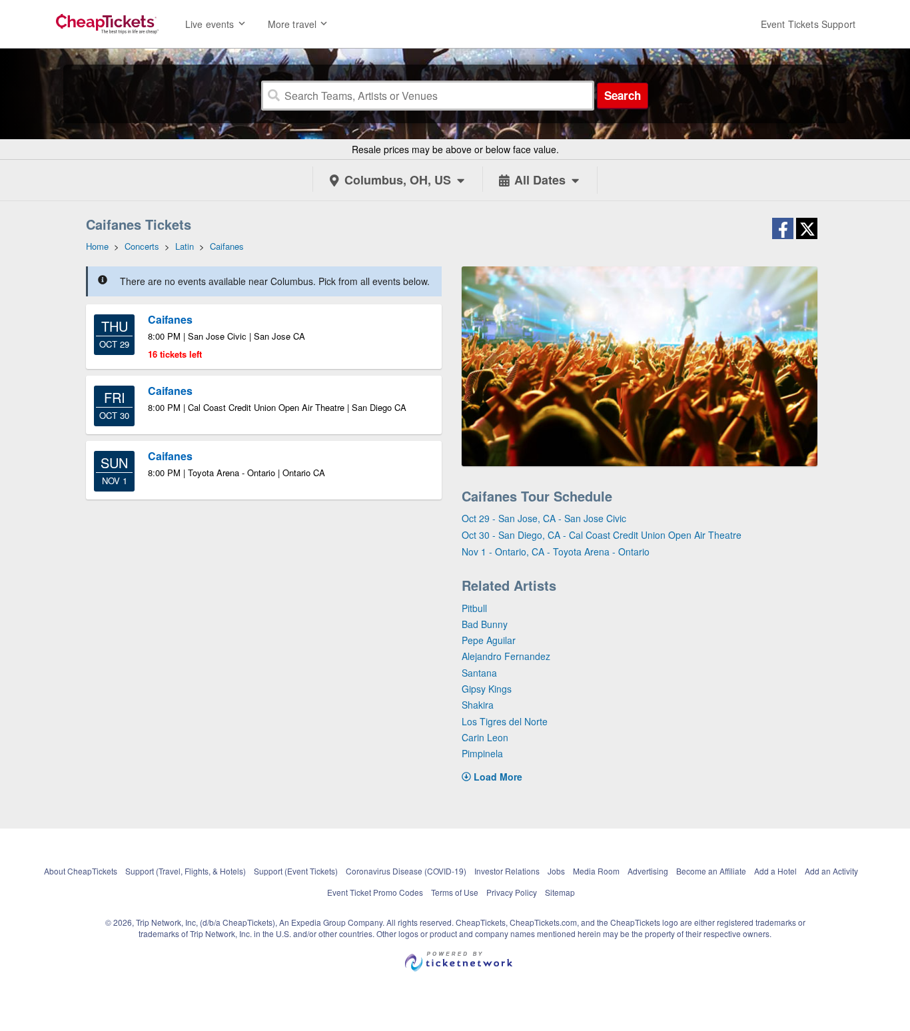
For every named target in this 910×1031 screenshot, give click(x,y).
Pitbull (474, 608)
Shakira (478, 704)
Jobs (556, 870)
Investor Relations (507, 870)
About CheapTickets (80, 870)
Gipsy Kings (487, 688)
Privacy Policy (511, 892)
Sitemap (560, 892)
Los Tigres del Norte (505, 721)
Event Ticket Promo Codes (375, 892)
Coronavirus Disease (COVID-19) (406, 870)
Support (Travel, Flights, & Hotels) (185, 870)
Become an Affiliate (711, 870)
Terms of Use (454, 892)
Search (622, 95)
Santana (479, 672)
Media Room (596, 870)
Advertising (648, 870)
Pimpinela (482, 753)
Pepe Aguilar (489, 640)
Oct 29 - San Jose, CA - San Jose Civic (544, 518)
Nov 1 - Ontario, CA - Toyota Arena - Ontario (556, 551)
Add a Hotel (775, 870)
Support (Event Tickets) (296, 870)
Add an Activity (831, 870)
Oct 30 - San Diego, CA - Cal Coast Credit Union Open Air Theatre (601, 535)
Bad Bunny (485, 624)
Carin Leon (485, 737)
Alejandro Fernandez (506, 656)
